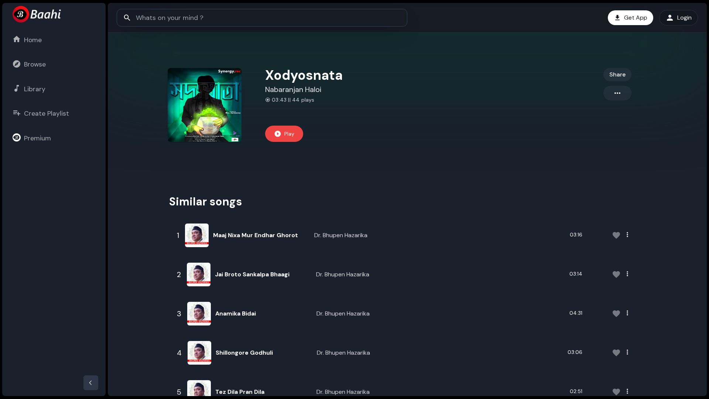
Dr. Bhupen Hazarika (340, 235)
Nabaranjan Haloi (293, 89)
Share (617, 74)
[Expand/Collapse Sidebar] (90, 382)
